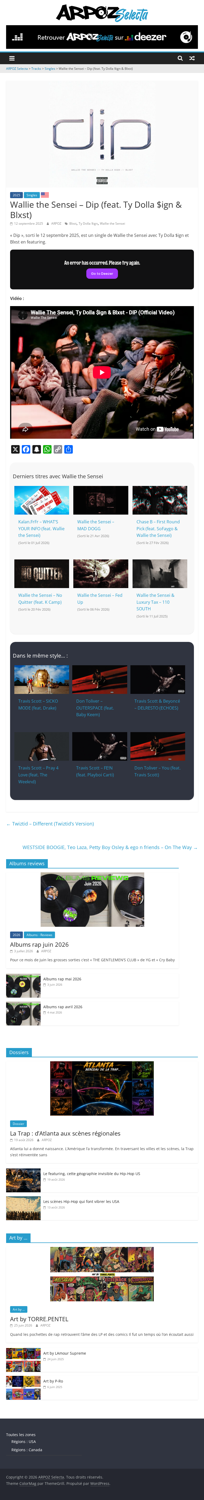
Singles (32, 195)
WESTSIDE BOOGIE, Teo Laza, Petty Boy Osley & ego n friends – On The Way (110, 847)
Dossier (18, 1123)
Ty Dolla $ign (88, 223)
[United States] (45, 194)
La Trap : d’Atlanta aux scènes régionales (65, 1133)
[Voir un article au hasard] (192, 58)
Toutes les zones (21, 1434)
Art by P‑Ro (53, 1381)
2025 (16, 195)
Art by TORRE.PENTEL (39, 1319)
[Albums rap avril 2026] (23, 1004)
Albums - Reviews (39, 935)
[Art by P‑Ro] (23, 1378)
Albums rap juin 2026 (39, 944)
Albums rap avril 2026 (62, 1006)
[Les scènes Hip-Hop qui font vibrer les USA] (23, 1199)
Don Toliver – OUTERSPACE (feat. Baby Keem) (95, 708)
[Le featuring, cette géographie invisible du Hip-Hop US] (23, 1171)
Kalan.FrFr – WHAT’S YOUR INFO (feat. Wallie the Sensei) (41, 528)
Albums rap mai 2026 (62, 978)
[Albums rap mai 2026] (23, 976)
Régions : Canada (26, 1449)
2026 (16, 935)
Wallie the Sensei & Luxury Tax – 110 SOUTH (156, 602)
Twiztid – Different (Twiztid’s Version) (50, 823)
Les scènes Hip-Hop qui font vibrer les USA (81, 1201)
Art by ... (19, 1309)
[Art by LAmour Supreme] (23, 1350)
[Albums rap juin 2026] (92, 875)
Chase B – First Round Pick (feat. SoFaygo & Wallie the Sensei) (158, 528)
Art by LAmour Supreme (64, 1353)
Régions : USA (23, 1441)
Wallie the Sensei (112, 223)
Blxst (72, 223)
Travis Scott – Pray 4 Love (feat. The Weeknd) (38, 774)
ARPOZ (56, 223)
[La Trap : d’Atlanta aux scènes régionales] (102, 1064)
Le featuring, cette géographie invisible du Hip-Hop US (91, 1173)
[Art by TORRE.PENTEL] (102, 1249)
